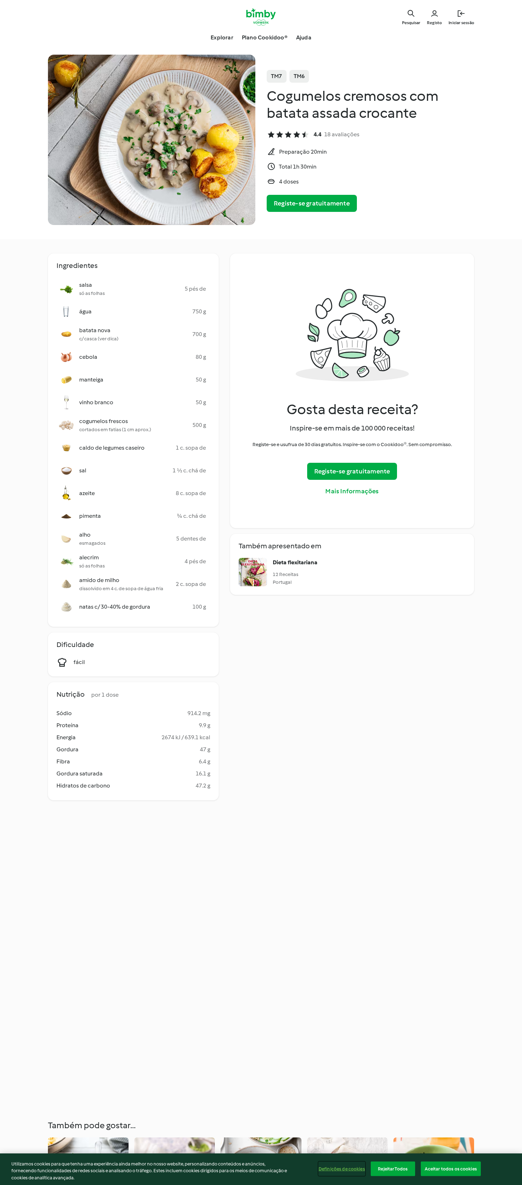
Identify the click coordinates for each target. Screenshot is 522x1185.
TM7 (276, 76)
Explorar (222, 37)
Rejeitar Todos (393, 1168)
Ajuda (303, 37)
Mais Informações (352, 491)
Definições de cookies (342, 1168)
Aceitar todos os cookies (451, 1168)
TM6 (299, 76)
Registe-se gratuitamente (312, 203)
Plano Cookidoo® (265, 37)
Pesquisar (411, 22)
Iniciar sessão (461, 22)
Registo (434, 22)
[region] (261, 1169)
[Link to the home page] (261, 17)
